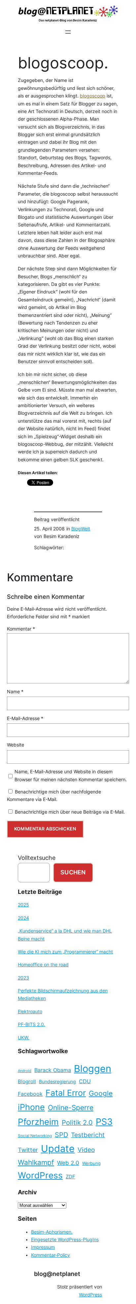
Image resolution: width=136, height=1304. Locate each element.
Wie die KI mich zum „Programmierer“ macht (65, 951)
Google (101, 1093)
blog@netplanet (57, 1273)
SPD (61, 1135)
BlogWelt (80, 528)
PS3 (104, 1121)
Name (15, 691)
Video (86, 1150)
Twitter (28, 1149)
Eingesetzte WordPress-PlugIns (65, 1239)
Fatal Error (66, 1093)
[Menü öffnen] (68, 32)
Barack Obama (52, 1070)
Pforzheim (38, 1122)
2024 (23, 918)
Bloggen (92, 1068)
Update (58, 1148)
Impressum (43, 1247)
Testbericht (88, 1135)
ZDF (70, 1177)
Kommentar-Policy (50, 1255)
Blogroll (27, 1082)
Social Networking (35, 1135)
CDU (85, 1081)
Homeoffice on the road (43, 964)
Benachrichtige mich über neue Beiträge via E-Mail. (70, 812)
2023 (23, 977)
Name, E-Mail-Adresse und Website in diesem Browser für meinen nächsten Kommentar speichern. (71, 775)
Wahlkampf (36, 1162)
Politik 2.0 (77, 1123)
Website (15, 745)
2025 (23, 904)
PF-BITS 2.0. (31, 1024)
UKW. (23, 1037)
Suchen (72, 872)
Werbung (91, 1163)
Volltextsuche (36, 857)
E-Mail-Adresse (25, 718)
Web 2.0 (68, 1162)
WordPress (40, 1175)
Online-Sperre (70, 1107)
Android (24, 1071)
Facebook (30, 1094)
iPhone (31, 1107)
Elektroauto (30, 1011)
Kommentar (21, 629)
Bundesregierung (57, 1081)
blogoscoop (92, 95)
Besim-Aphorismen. (52, 1232)
